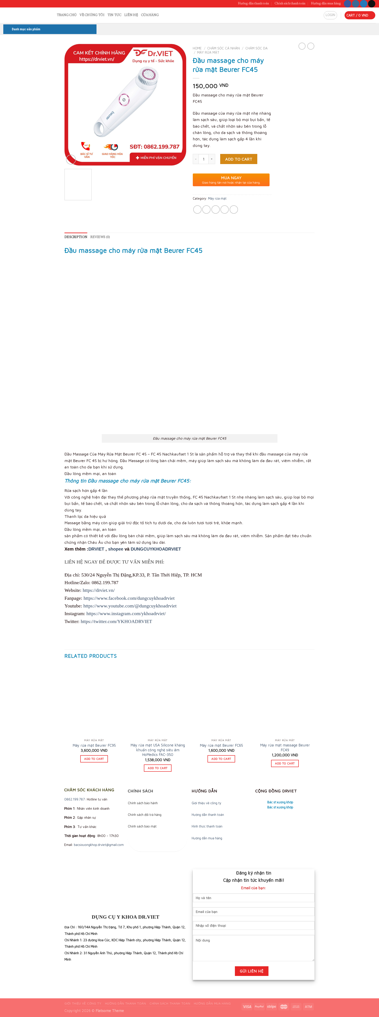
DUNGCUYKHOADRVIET (156, 549)
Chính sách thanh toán (290, 3)
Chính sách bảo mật (142, 826)
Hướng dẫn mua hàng (326, 3)
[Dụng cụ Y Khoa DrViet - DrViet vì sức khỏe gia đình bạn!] (23, 15)
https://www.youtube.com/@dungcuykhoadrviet (130, 606)
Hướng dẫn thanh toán (253, 3)
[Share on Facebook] (197, 209)
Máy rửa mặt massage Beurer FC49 (285, 747)
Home (197, 48)
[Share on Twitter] (206, 209)
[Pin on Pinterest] (224, 209)
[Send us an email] (371, 3)
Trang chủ (67, 15)
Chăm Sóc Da (256, 48)
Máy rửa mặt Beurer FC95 (94, 745)
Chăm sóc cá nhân (223, 48)
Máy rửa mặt (208, 52)
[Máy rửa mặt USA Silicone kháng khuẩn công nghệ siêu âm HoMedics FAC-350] (157, 700)
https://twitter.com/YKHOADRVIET (116, 621)
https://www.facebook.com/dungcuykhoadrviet (129, 598)
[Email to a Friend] (215, 209)
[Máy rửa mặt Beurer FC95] (94, 700)
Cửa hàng (150, 15)
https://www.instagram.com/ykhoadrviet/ (126, 613)
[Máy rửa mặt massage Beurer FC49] (285, 700)
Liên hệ (131, 15)
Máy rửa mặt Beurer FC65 (221, 745)
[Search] (52, 15)
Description (75, 237)
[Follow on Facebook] (347, 3)
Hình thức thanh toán (207, 826)
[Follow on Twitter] (363, 3)
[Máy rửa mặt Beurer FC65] (221, 700)
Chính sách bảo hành (143, 803)
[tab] (75, 237)
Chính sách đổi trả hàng (144, 814)
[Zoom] (71, 159)
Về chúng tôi (92, 15)
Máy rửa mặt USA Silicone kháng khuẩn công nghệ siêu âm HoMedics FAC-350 (158, 750)
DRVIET (96, 549)
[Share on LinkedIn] (234, 209)
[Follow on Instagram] (355, 3)
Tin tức (114, 15)
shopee (115, 549)
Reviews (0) (100, 237)
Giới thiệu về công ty (206, 803)
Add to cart (238, 159)
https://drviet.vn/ (99, 590)
